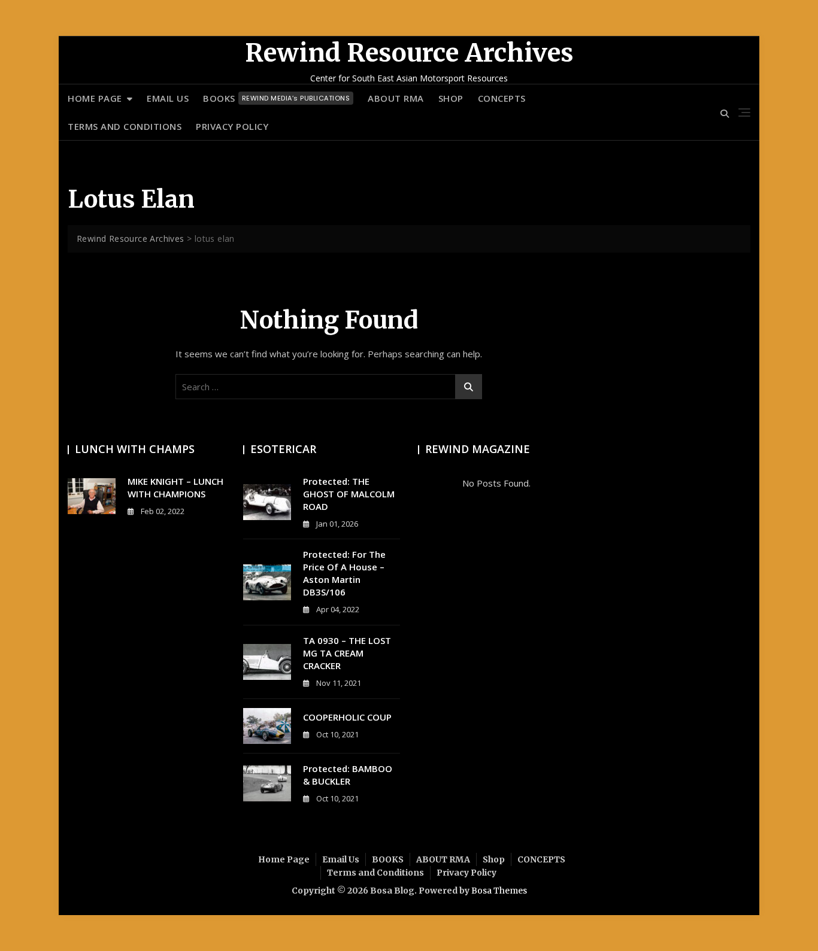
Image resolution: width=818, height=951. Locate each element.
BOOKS (276, 98)
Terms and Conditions (124, 126)
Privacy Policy (232, 126)
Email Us (168, 98)
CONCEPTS (502, 98)
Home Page (95, 98)
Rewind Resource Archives (409, 52)
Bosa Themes (499, 890)
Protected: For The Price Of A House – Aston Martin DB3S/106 (344, 573)
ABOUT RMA (396, 98)
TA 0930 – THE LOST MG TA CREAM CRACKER (347, 653)
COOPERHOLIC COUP (347, 717)
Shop (450, 98)
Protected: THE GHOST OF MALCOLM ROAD (349, 493)
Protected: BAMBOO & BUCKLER (347, 774)
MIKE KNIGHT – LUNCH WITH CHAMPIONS (175, 487)
